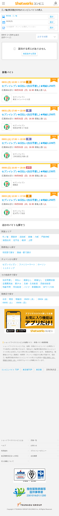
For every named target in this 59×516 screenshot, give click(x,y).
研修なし (38, 280)
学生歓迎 (17, 287)
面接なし (28, 280)
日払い (18, 280)
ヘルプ (3, 445)
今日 (4, 299)
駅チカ (18, 284)
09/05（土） (8, 303)
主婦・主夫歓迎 (31, 284)
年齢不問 (7, 287)
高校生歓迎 (45, 284)
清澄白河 (7, 240)
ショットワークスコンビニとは (12, 440)
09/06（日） (21, 303)
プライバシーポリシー (38, 451)
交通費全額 (50, 280)
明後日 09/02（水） (10, 360)
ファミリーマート (27, 264)
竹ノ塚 (5, 237)
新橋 (30, 237)
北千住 (16, 240)
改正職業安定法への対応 (9, 456)
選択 (51, 22)
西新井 (14, 237)
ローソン (42, 264)
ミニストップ (9, 268)
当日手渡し (7, 280)
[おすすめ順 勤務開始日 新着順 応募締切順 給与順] (47, 36)
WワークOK (48, 287)
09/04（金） (43, 299)
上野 (30, 240)
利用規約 (4, 451)
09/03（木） (29, 299)
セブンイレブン (9, 264)
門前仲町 (45, 237)
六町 (37, 237)
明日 (11, 299)
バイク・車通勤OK (32, 287)
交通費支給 (8, 284)
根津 (24, 240)
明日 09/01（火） (49, 357)
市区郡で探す (8, 252)
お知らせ (34, 445)
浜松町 (23, 237)
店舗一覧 (34, 440)
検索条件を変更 (29, 54)
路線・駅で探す (24, 252)
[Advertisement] (29, 403)
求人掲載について (7, 461)
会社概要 (34, 456)
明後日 (19, 299)
